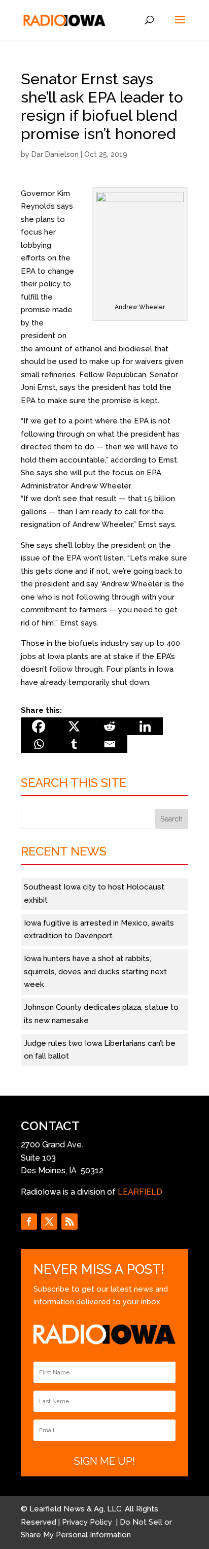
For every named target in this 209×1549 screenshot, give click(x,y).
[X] (74, 726)
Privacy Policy (88, 1522)
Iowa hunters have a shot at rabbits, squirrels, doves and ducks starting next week (95, 971)
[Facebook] (38, 726)
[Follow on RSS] (69, 1221)
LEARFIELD (140, 1192)
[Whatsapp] (38, 744)
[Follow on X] (49, 1221)
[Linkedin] (145, 726)
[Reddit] (109, 726)
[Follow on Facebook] (29, 1221)
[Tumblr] (74, 744)
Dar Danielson (55, 154)
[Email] (109, 744)
